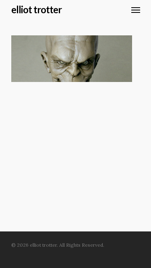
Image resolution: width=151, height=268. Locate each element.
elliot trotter (36, 9)
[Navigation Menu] (135, 10)
